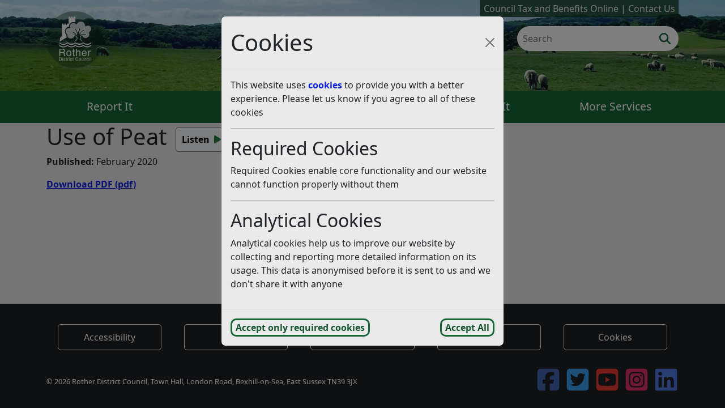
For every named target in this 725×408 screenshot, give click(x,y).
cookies (325, 85)
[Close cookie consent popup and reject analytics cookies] (490, 42)
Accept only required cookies (300, 327)
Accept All (467, 327)
